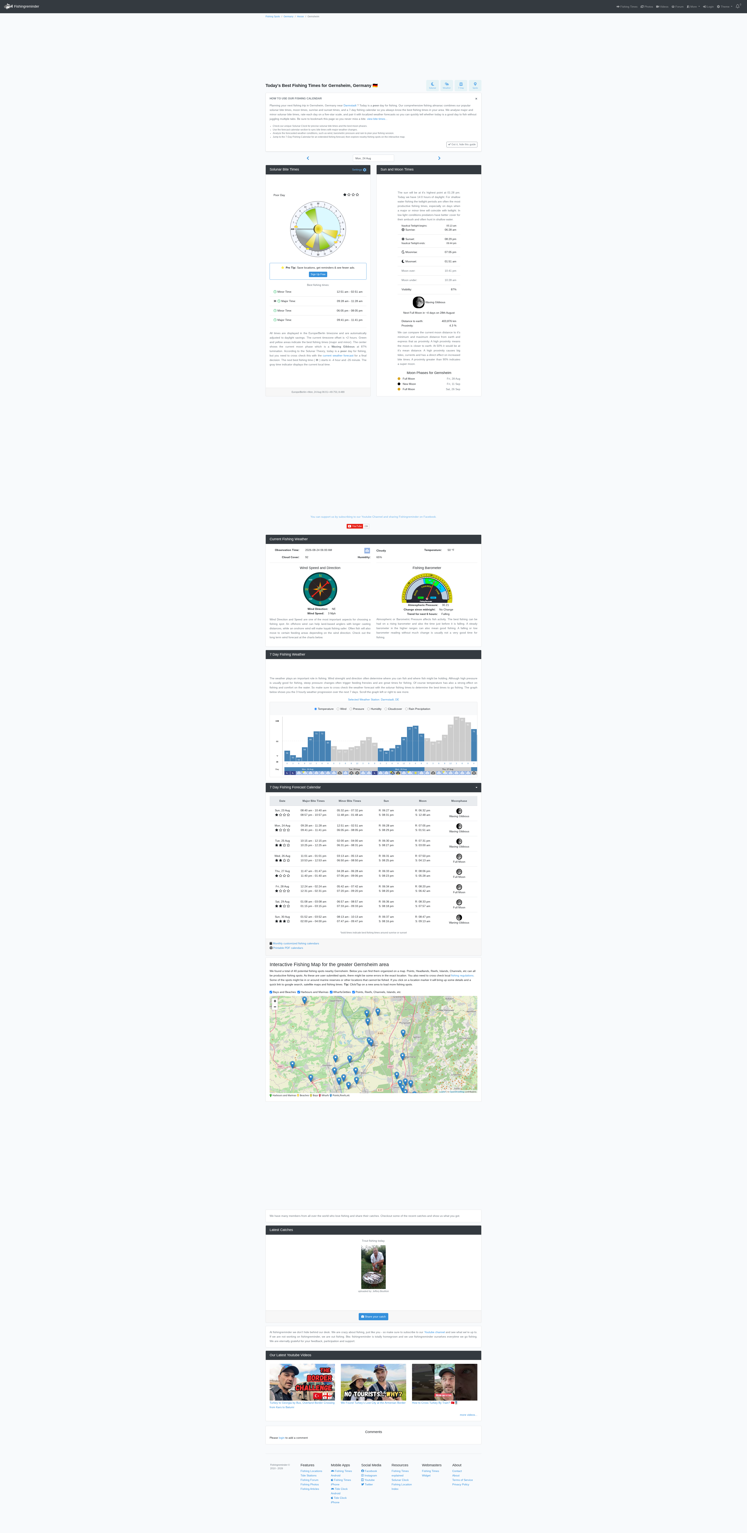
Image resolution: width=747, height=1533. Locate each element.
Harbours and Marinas (314, 992)
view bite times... (377, 118)
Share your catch (375, 1316)
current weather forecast (338, 355)
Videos (663, 6)
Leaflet (442, 1091)
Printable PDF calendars (288, 947)
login (282, 1437)
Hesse (300, 16)
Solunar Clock (400, 1479)
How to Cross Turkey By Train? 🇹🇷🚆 (435, 1402)
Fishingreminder (26, 6)
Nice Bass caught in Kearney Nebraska (374, 1240)
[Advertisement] (373, 48)
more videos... (468, 1414)
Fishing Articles (310, 1488)
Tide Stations (309, 1475)
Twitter (368, 1484)
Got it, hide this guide (464, 144)
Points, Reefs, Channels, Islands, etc (378, 992)
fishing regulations (462, 975)
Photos (648, 6)
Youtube (369, 1479)
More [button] (694, 6)
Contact (457, 1471)
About (455, 1475)
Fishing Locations (311, 1471)
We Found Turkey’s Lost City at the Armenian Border (373, 1402)
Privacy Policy (460, 1484)
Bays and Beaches (284, 992)
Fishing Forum (309, 1479)
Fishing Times (628, 6)
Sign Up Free (318, 274)
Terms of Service (462, 1479)
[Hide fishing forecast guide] (476, 99)
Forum (679, 6)
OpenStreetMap (457, 1091)
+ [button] (275, 1001)
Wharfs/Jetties (342, 992)
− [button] (275, 1006)
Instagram (370, 1475)
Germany (288, 16)
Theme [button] (725, 6)
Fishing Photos (310, 1484)
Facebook (370, 1471)
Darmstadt (350, 105)
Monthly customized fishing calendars (296, 943)
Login (710, 6)
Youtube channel (434, 1332)
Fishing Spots (273, 16)
